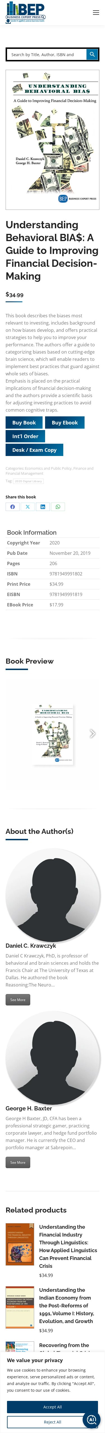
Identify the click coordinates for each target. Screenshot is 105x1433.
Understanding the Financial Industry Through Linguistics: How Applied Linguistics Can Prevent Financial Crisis (68, 1246)
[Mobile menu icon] (96, 12)
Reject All (52, 1422)
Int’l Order (25, 436)
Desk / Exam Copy (34, 450)
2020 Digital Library (28, 481)
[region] (52, 1392)
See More (17, 999)
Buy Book (24, 422)
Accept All (52, 1407)
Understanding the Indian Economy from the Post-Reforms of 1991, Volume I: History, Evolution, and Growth (66, 1305)
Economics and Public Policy (48, 468)
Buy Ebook (65, 422)
